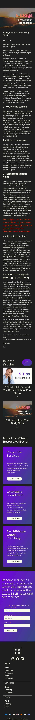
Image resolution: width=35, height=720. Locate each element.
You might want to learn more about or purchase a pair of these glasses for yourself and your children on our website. (17, 225)
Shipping (8, 703)
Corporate (8, 692)
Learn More (14, 479)
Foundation (9, 670)
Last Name (10, 615)
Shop (7, 675)
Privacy (7, 706)
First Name (10, 607)
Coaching (8, 689)
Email (7, 622)
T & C (7, 701)
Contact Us (9, 678)
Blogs (7, 687)
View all (26, 363)
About (7, 667)
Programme (9, 673)
